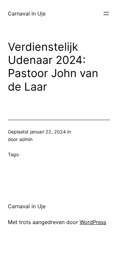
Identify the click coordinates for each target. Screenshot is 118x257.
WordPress (93, 222)
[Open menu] (106, 13)
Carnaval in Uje (27, 13)
